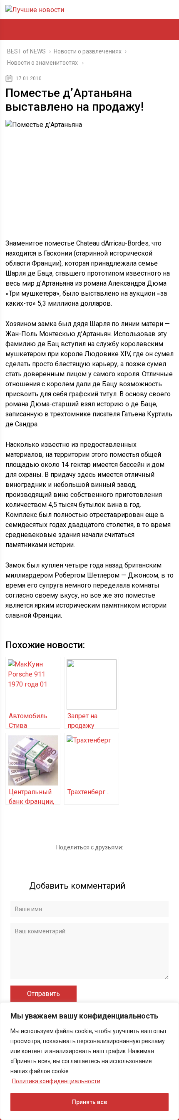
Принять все (89, 1102)
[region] (89, 1061)
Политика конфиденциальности (56, 1081)
